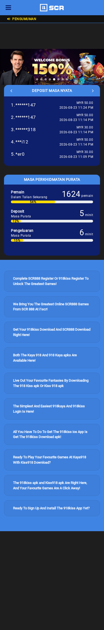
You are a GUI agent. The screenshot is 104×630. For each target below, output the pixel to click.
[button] (37, 79)
